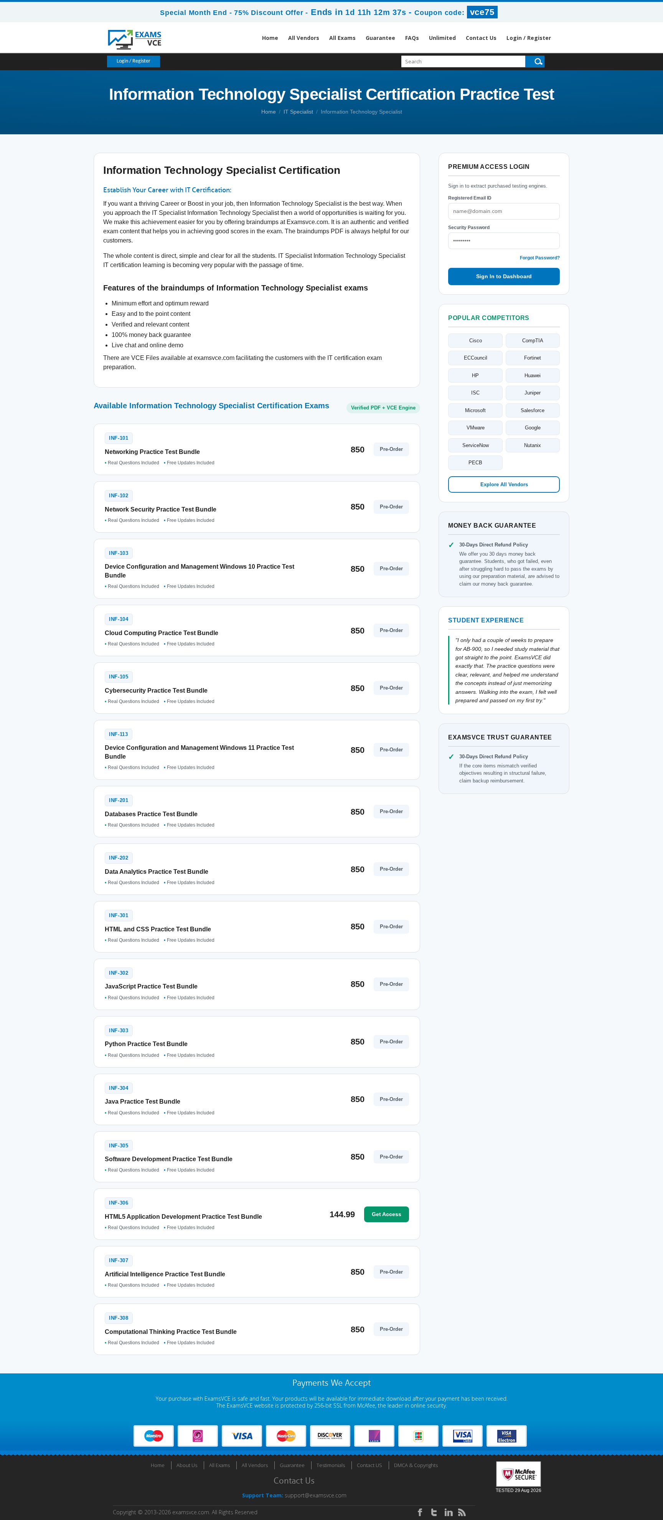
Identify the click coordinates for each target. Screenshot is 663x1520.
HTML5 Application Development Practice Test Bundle (183, 1216)
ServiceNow (475, 445)
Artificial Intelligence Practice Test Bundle (165, 1274)
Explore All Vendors (504, 484)
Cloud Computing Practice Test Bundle (161, 633)
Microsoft (475, 410)
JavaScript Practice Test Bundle (151, 986)
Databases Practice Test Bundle (151, 814)
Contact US (369, 1465)
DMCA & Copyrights (416, 1465)
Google (533, 428)
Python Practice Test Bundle (146, 1044)
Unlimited (442, 37)
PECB (475, 462)
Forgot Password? (540, 258)
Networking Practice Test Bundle (152, 452)
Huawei (532, 375)
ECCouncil (475, 358)
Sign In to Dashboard (504, 276)
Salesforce (532, 410)
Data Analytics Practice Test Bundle (156, 871)
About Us (186, 1465)
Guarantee (380, 37)
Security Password (469, 227)
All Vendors (303, 37)
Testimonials (331, 1465)
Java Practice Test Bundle (142, 1101)
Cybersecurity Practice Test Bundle (156, 690)
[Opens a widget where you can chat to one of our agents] (610, 1476)
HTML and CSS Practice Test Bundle (158, 929)
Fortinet (532, 358)
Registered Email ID (469, 198)
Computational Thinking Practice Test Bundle (171, 1332)
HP (475, 375)
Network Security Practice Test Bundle (160, 509)
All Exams (342, 37)
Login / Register (528, 37)
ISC (475, 393)
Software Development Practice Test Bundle (169, 1159)
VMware (476, 428)
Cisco (475, 340)
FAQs (412, 37)
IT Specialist (298, 112)
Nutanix (532, 445)
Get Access (386, 1214)
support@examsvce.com (315, 1495)
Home (270, 37)
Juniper (532, 393)
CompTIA (532, 340)
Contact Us (481, 37)
